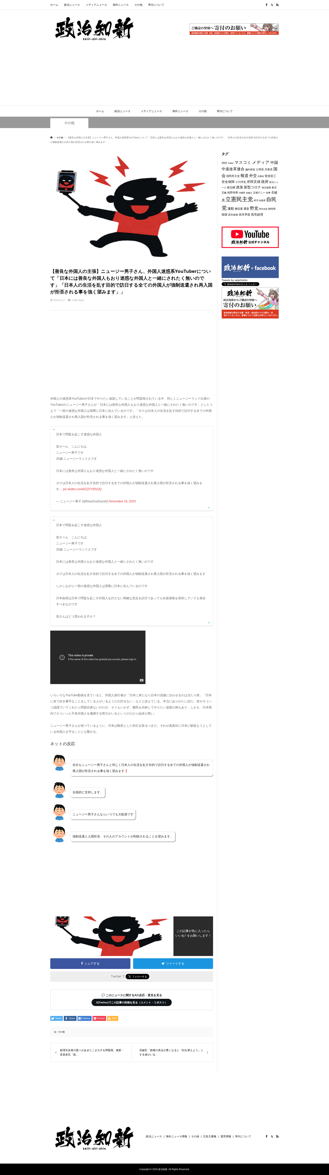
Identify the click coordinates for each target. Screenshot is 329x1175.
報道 (244, 175)
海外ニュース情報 (176, 1136)
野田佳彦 (263, 209)
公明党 (260, 169)
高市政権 (233, 214)
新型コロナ (252, 187)
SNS (224, 163)
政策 (239, 187)
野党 (254, 208)
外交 (253, 176)
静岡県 (272, 208)
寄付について (156, 4)
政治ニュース (72, 4)
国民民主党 (233, 176)
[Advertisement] (164, 77)
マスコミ (243, 162)
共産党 (269, 169)
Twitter (231, 163)
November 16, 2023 (122, 501)
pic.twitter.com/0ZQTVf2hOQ (82, 489)
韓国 (224, 214)
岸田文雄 (253, 182)
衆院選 (239, 208)
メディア (261, 162)
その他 (138, 4)
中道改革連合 (233, 169)
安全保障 (228, 182)
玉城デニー (259, 192)
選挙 (246, 208)
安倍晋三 (270, 176)
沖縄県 (242, 193)
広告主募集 (209, 1136)
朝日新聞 (266, 187)
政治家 (231, 187)
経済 (256, 200)
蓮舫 (231, 208)
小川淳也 (240, 181)
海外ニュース (121, 4)
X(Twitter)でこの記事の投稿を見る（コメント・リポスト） (131, 1002)
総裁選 (262, 200)
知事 (268, 192)
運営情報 (225, 1136)
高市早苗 (244, 214)
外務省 (261, 176)
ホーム (54, 4)
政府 (264, 182)
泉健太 (249, 193)
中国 (274, 162)
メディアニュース (96, 4)
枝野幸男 (232, 192)
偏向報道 (250, 169)
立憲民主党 (239, 199)
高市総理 (257, 214)
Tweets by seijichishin (235, 280)
